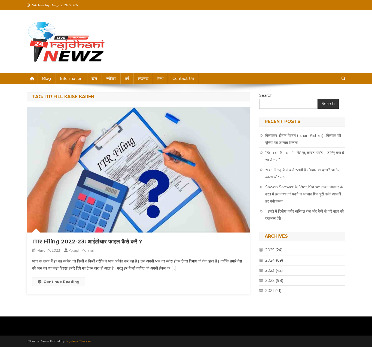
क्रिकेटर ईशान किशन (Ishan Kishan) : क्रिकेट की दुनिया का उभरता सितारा (303, 139)
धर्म (127, 78)
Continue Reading (62, 281)
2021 (269, 290)
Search (265, 95)
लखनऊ (143, 78)
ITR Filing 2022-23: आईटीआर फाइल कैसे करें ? (87, 241)
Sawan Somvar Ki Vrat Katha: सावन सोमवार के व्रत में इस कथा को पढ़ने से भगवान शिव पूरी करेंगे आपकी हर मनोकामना (304, 194)
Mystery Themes (78, 341)
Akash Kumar (81, 250)
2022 (270, 280)
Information (71, 78)
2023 (270, 270)
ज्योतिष (111, 78)
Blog (46, 78)
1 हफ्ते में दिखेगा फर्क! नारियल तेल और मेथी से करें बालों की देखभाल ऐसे (304, 215)
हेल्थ (160, 78)
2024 (270, 260)
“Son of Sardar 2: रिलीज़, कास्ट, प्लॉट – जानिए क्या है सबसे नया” (304, 156)
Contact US (183, 78)
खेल (94, 78)
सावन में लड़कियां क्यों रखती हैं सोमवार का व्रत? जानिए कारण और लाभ (302, 173)
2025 (269, 250)
